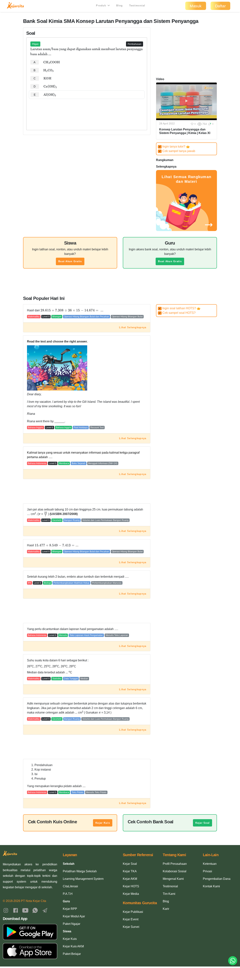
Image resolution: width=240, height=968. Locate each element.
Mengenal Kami (173, 878)
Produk (101, 5)
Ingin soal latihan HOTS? (178, 308)
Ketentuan (210, 863)
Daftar (220, 6)
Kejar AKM (130, 878)
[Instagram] (6, 910)
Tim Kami (169, 893)
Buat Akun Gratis (70, 261)
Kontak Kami (211, 886)
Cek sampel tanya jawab (177, 151)
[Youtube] (25, 910)
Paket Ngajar (71, 923)
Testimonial (137, 5)
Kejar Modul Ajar (74, 916)
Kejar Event (130, 919)
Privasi (207, 871)
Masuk (196, 6)
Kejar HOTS (131, 886)
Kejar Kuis (102, 822)
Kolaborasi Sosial (174, 871)
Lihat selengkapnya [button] (132, 327)
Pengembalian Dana (216, 878)
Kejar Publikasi (133, 911)
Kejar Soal (202, 822)
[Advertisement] (86, 110)
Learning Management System (83, 878)
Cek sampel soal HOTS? (177, 312)
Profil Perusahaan (175, 863)
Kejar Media (131, 893)
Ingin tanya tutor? (172, 146)
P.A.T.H (68, 893)
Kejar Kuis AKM (73, 946)
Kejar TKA (130, 871)
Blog (119, 5)
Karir (166, 908)
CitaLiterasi (70, 886)
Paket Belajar (72, 953)
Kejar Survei (131, 926)
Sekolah (68, 863)
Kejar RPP (70, 908)
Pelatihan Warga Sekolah (80, 871)
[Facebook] (16, 910)
